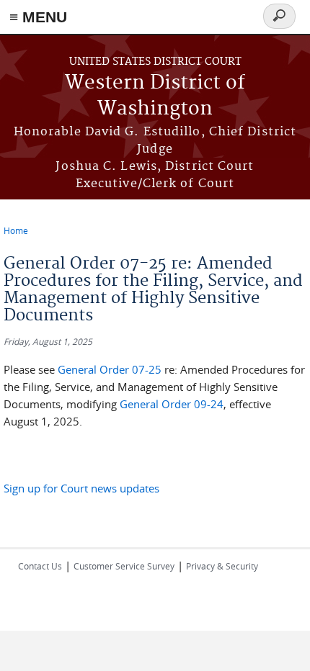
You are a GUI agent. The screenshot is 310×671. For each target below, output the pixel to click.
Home (16, 230)
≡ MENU (38, 17)
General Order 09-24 (171, 404)
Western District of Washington (155, 96)
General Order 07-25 (109, 369)
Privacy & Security (222, 566)
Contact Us (40, 566)
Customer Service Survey (124, 566)
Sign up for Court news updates (81, 488)
